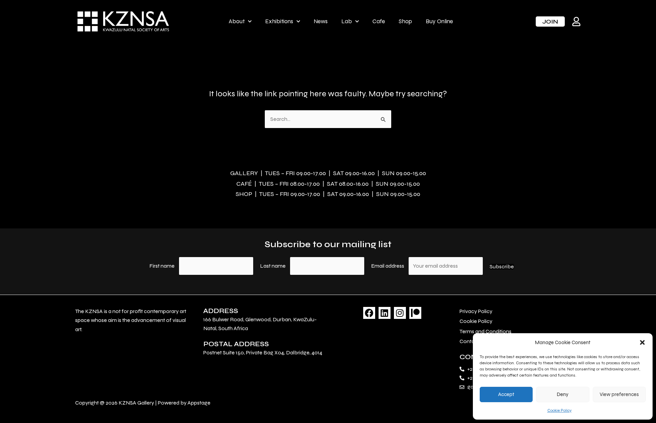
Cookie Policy (559, 410)
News (321, 21)
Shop (405, 21)
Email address (388, 266)
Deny (563, 394)
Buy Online (439, 21)
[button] (642, 342)
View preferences (619, 394)
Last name (273, 266)
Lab (346, 21)
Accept (506, 394)
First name (162, 266)
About (237, 21)
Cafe (378, 21)
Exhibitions (279, 21)
